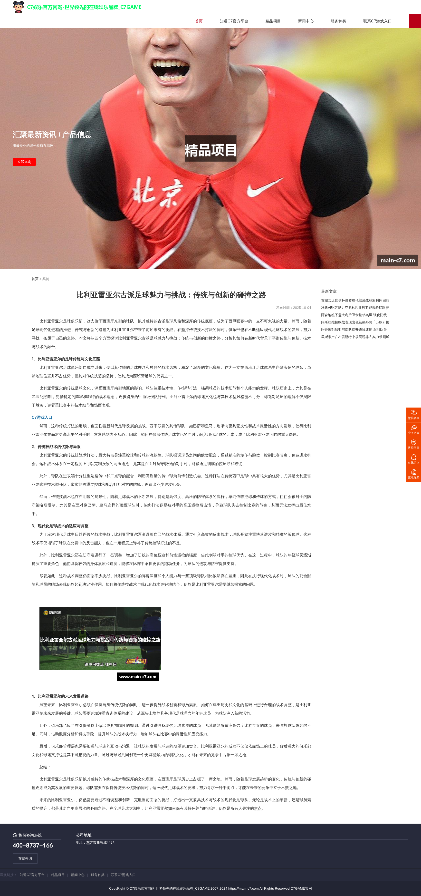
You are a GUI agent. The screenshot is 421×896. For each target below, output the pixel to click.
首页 (199, 21)
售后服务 (414, 444)
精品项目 (273, 21)
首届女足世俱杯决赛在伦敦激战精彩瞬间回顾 (355, 300)
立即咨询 (24, 162)
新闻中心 (306, 21)
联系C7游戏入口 (377, 21)
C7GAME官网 (301, 888)
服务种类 (338, 21)
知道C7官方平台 (234, 21)
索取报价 (414, 473)
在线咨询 (25, 858)
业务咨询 (414, 429)
